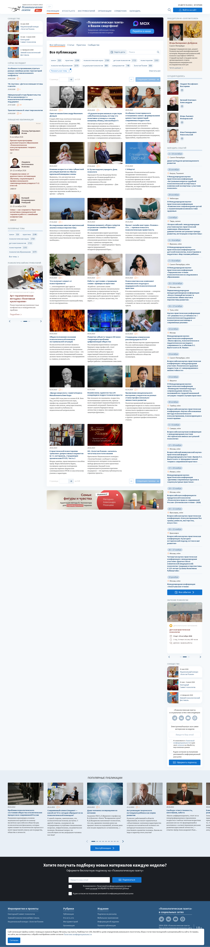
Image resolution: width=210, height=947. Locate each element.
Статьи (70, 45)
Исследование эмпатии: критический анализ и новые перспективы (67, 226)
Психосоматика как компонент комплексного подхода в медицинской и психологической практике (140, 284)
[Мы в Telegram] (174, 718)
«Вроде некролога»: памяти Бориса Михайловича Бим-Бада (66, 394)
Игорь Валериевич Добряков (183, 43)
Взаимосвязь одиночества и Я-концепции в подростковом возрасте (105, 394)
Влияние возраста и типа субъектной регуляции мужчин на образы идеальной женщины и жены (67, 171)
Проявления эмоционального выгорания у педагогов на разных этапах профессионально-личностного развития (140, 396)
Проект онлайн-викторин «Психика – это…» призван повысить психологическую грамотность (142, 227)
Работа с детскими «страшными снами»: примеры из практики (102, 282)
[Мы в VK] (181, 718)
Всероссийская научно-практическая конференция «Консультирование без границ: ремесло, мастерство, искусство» (184, 519)
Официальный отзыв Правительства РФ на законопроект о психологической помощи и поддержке (24, 98)
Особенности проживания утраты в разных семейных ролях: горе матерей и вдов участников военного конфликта (25, 72)
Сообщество (93, 45)
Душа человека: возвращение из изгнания (102, 811)
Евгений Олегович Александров (188, 101)
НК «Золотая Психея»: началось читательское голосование (102, 452)
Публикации (53, 11)
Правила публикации (106, 925)
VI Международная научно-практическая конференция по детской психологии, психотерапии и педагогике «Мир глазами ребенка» (184, 250)
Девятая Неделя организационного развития (183, 162)
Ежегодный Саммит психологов (21, 914)
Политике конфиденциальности (78, 934)
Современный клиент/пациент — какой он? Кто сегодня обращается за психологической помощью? (65, 812)
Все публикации (57, 45)
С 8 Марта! (130, 169)
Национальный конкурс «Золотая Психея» (26, 921)
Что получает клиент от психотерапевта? (61, 282)
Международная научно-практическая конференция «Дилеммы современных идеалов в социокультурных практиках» (183, 478)
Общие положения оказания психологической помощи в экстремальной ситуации (63, 339)
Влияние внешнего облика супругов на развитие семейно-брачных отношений (104, 227)
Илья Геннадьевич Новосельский (188, 133)
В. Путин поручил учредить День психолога (102, 170)
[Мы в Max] (194, 718)
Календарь (135, 11)
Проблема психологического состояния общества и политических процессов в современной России (25, 812)
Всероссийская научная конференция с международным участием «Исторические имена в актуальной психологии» (184, 435)
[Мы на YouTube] (188, 718)
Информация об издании (108, 921)
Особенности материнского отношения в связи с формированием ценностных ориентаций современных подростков (142, 116)
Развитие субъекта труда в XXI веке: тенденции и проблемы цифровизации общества (104, 339)
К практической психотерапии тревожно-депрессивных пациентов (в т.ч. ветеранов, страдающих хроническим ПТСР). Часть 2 (66, 454)
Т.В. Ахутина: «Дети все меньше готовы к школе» (25, 85)
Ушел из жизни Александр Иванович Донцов (66, 114)
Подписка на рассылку (107, 914)
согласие (180, 745)
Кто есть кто (68, 11)
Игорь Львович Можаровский (186, 117)
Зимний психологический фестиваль (23, 918)
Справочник (120, 11)
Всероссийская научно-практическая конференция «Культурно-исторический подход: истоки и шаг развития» (184, 539)
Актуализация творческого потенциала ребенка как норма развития (141, 812)
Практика (81, 45)
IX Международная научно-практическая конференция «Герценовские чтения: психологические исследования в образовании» (182, 272)
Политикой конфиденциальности (183, 742)
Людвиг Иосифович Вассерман (189, 85)
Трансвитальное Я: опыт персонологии (25, 110)
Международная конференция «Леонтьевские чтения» (181, 585)
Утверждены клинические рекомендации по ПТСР (137, 338)
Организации (104, 11)
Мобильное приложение (107, 918)
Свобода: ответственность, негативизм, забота (179, 811)
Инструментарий (86, 11)
